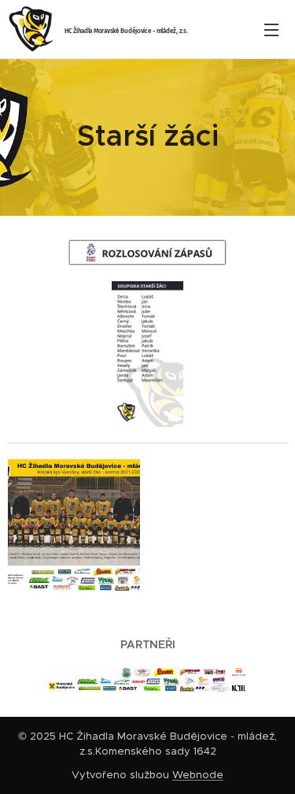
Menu (271, 29)
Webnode (197, 774)
